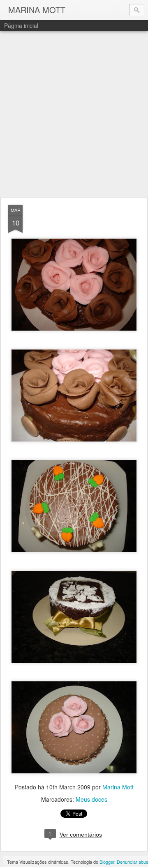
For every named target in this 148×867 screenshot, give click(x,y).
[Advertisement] (74, 115)
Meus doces (91, 799)
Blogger (106, 861)
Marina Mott (118, 787)
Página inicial (21, 25)
